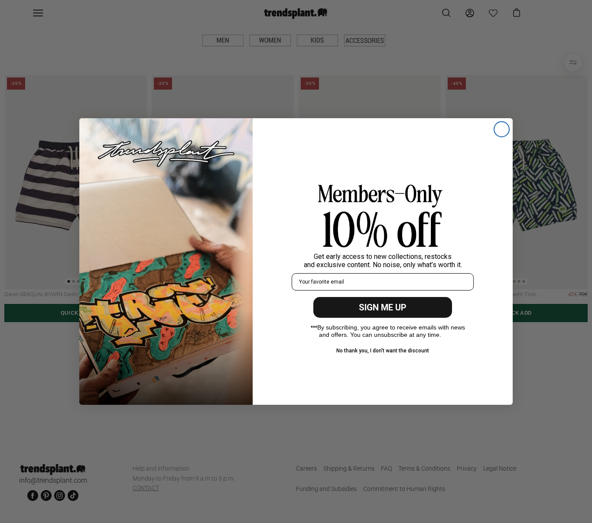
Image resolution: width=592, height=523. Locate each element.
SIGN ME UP (383, 307)
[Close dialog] (501, 129)
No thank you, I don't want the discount (382, 351)
